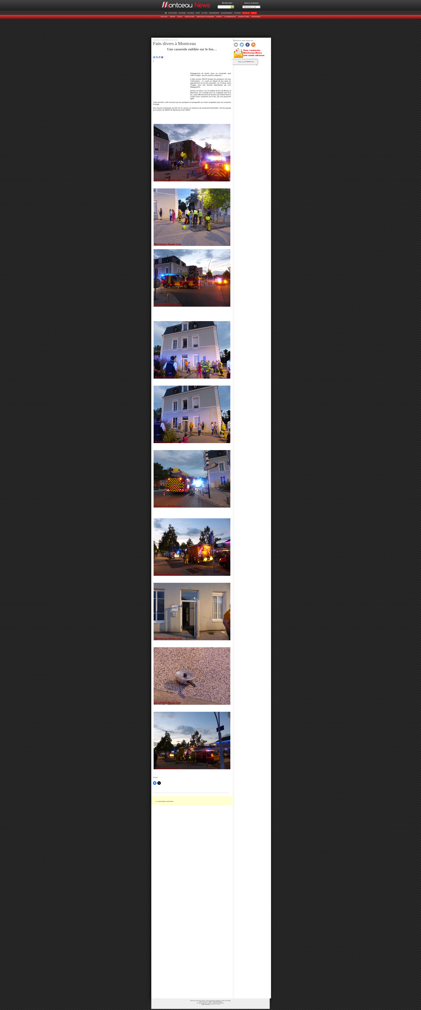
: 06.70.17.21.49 (210, 1004)
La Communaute (230, 17)
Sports (219, 17)
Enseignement (214, 13)
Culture (204, 13)
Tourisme (237, 13)
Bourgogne (256, 17)
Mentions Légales (201, 1003)
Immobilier (246, 13)
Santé (197, 13)
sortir (172, 17)
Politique (190, 13)
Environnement (227, 13)
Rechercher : (227, 3)
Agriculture (189, 17)
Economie (182, 13)
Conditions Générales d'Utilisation (215, 1003)
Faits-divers (172, 13)
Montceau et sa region (205, 17)
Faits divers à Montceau (174, 43)
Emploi (253, 13)
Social (179, 17)
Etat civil (164, 17)
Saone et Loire (243, 17)
